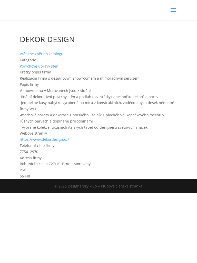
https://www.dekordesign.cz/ (44, 139)
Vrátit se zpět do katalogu (41, 53)
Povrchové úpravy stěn (39, 66)
